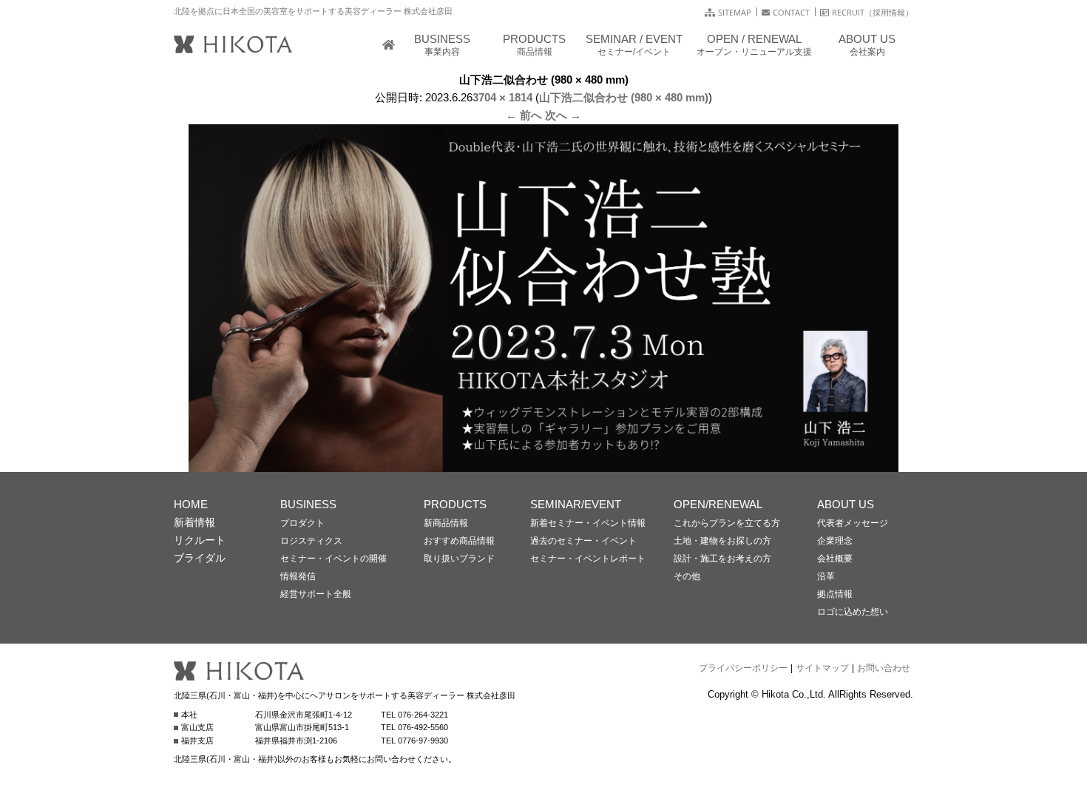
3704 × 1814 (502, 97)
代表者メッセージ (852, 523)
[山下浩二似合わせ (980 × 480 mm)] (543, 462)
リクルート (200, 540)
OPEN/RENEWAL (718, 504)
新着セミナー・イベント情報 (588, 523)
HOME (191, 504)
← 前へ (524, 115)
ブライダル (200, 558)
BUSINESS (308, 504)
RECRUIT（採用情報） (872, 12)
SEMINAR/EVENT (575, 504)
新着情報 (194, 522)
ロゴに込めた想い (852, 612)
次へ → (563, 115)
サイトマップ (822, 668)
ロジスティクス (311, 541)
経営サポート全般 (315, 594)
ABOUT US (845, 504)
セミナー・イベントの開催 (333, 558)
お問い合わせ (883, 668)
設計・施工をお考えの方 (722, 558)
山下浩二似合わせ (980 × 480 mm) (623, 97)
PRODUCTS (455, 504)
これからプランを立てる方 (727, 523)
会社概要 (835, 558)
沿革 (826, 576)
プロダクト (302, 523)
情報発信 (298, 576)
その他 (687, 576)
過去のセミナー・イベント (583, 541)
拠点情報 (835, 594)
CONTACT (791, 12)
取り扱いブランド (459, 558)
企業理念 (835, 541)
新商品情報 (446, 523)
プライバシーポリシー (743, 668)
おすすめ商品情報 (459, 541)
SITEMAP (734, 12)
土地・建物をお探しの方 (722, 541)
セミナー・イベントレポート (588, 558)
